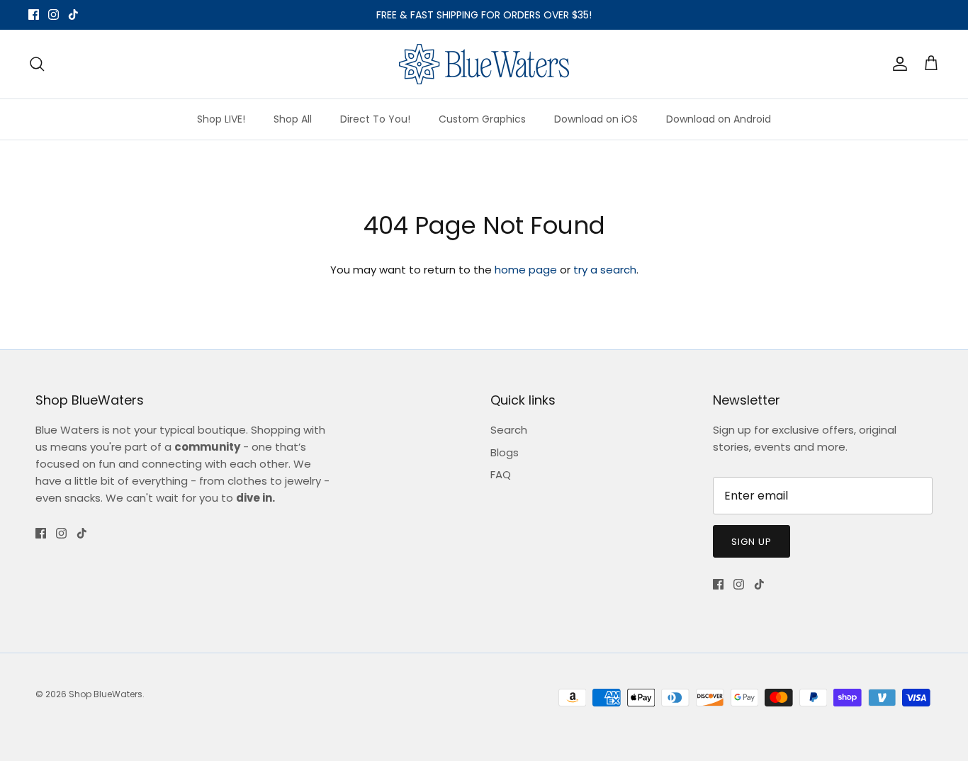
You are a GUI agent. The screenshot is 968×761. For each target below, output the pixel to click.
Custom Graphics (482, 119)
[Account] (897, 63)
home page (526, 269)
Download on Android (718, 119)
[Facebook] (33, 14)
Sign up (751, 541)
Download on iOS (596, 119)
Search (508, 429)
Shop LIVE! (221, 119)
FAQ (500, 474)
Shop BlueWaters (105, 694)
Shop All (293, 119)
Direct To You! (375, 119)
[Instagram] (53, 14)
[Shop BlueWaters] (484, 64)
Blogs (504, 452)
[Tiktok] (73, 14)
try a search (604, 269)
